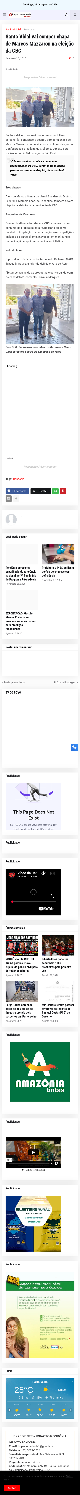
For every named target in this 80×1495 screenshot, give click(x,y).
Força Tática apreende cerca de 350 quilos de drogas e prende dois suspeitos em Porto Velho (21, 1010)
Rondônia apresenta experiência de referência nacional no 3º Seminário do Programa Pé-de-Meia (21, 573)
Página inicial (13, 29)
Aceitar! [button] (11, 1488)
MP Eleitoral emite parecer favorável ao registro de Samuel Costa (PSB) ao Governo (58, 1010)
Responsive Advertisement (40, 77)
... (21, 516)
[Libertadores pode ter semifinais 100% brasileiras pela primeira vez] (58, 945)
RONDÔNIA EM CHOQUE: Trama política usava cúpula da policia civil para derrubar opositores (22, 965)
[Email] (9, 498)
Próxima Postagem (65, 682)
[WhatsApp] (55, 491)
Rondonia (29, 29)
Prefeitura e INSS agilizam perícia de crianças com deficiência (58, 571)
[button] (4, 15)
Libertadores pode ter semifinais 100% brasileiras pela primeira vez (56, 965)
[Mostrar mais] (16, 498)
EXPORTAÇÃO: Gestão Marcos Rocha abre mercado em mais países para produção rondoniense (21, 621)
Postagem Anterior (14, 682)
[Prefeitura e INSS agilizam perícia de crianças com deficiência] (58, 554)
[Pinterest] (63, 491)
